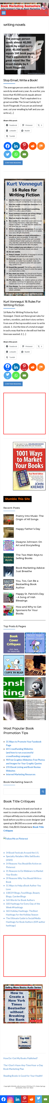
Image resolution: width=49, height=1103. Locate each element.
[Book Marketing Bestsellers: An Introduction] (13, 688)
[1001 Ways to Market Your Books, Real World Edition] (29, 489)
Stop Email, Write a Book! (20, 80)
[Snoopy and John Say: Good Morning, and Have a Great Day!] (35, 688)
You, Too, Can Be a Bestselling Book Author (27, 584)
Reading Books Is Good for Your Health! (23, 1075)
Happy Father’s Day (28, 529)
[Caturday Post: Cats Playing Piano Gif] (35, 666)
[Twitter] (7, 154)
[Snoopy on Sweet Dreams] (35, 643)
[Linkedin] (16, 146)
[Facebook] (7, 146)
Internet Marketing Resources (20, 774)
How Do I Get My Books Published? (20, 1058)
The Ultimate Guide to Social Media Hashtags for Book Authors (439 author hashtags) (25, 922)
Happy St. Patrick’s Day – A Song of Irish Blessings (30, 597)
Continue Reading (13, 163)
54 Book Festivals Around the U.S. (22, 852)
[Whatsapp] (16, 154)
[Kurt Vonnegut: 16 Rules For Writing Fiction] (35, 710)
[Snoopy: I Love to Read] (13, 666)
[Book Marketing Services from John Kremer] (13, 643)
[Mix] (41, 146)
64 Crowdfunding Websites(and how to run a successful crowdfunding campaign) (19, 753)
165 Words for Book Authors (20, 900)
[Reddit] (33, 146)
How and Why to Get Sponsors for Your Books (28, 610)
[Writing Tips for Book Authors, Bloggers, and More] (13, 710)
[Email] (24, 154)
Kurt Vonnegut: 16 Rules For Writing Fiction (22, 303)
